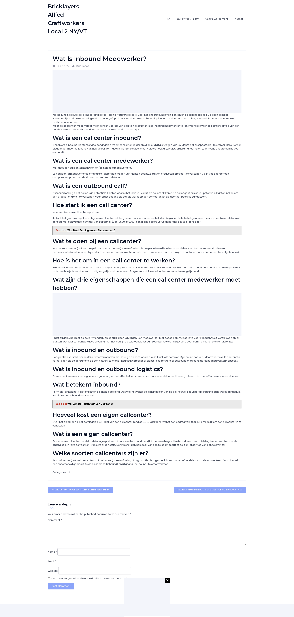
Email (52, 561)
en (168, 19)
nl (69, 472)
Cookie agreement (216, 19)
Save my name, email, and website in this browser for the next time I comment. (97, 578)
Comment (55, 520)
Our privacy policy (188, 19)
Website (53, 571)
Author (239, 19)
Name (52, 552)
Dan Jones (82, 66)
